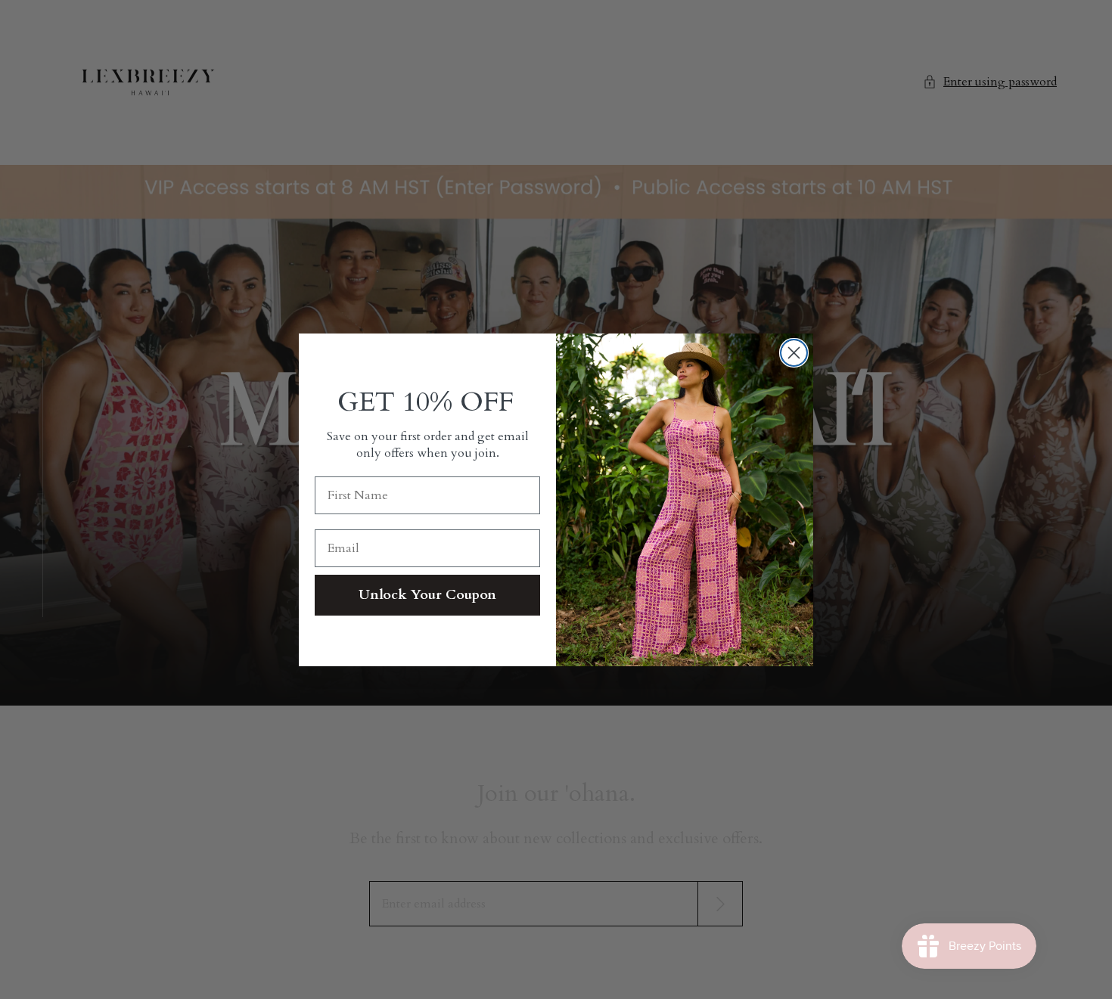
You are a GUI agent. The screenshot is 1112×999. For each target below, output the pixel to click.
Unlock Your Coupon (427, 594)
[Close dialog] (794, 353)
